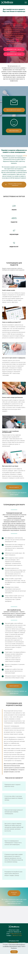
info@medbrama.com (16, 933)
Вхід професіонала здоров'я (14, 109)
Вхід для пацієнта (14, 487)
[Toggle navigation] (26, 2)
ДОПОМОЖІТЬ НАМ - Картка (14, 49)
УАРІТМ (25, 156)
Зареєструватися (14, 685)
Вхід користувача (14, 130)
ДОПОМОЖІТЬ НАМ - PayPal (14, 54)
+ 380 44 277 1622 (17, 935)
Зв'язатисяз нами (14, 893)
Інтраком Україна (13, 942)
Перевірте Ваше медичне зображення (15, 184)
